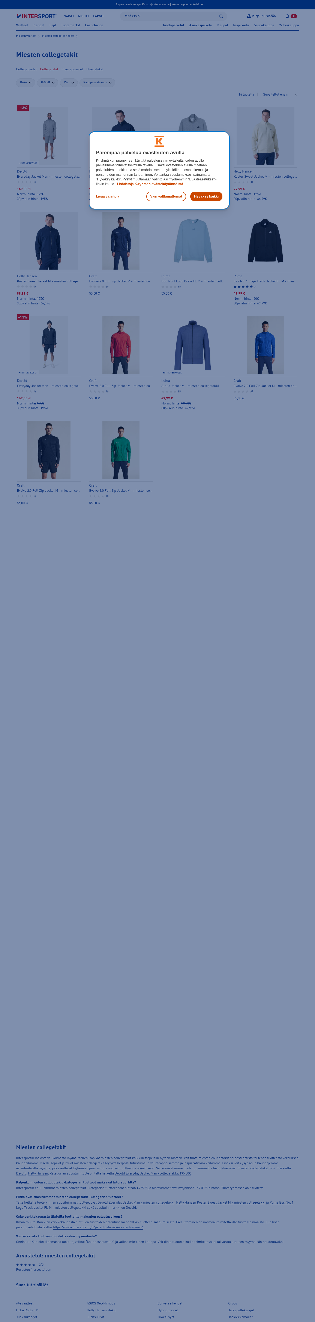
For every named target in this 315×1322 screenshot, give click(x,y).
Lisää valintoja (107, 196)
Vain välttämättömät (166, 196)
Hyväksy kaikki (206, 196)
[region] (159, 170)
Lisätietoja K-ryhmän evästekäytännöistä (149, 184)
